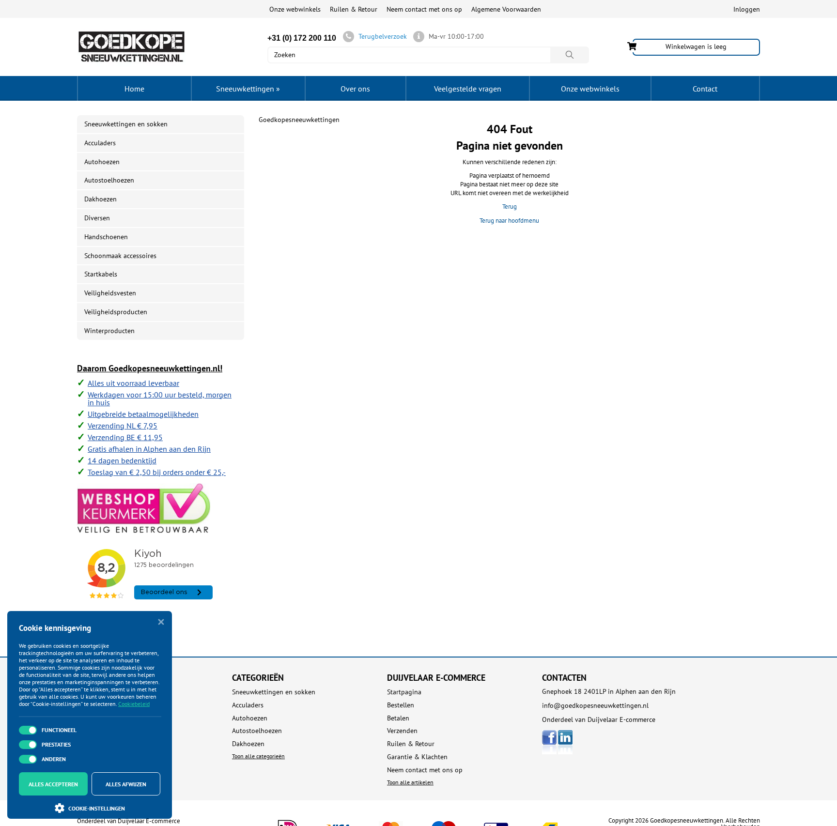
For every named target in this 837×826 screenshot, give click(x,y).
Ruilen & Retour (353, 9)
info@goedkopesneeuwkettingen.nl (595, 705)
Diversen (97, 218)
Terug (509, 206)
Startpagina (404, 692)
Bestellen (400, 705)
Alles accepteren (53, 784)
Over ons (355, 88)
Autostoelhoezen (109, 180)
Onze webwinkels (295, 9)
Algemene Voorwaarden (506, 9)
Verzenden (402, 731)
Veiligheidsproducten (115, 311)
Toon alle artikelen (410, 782)
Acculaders (100, 142)
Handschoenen (106, 236)
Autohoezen (102, 161)
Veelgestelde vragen (467, 88)
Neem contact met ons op (424, 9)
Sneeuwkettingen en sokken (126, 124)
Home (134, 88)
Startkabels (100, 274)
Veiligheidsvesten (110, 293)
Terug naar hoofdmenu (509, 220)
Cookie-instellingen (96, 808)
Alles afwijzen (126, 784)
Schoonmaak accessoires (120, 255)
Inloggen (746, 9)
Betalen (398, 718)
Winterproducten (109, 330)
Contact (705, 88)
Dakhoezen (100, 199)
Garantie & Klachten (417, 757)
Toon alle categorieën (258, 756)
